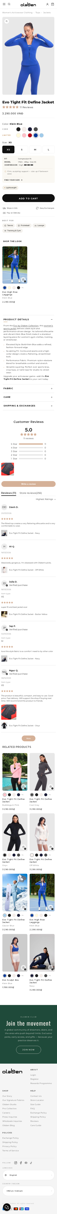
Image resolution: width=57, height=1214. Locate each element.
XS (8, 149)
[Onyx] (18, 287)
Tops (38, 12)
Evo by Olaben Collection (25, 325)
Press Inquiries (9, 1117)
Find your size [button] (12, 180)
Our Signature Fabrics (13, 1100)
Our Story (7, 1096)
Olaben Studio (9, 1104)
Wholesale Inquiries (12, 1121)
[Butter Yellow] (9, 287)
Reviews (34, 1121)
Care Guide (35, 1125)
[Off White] (14, 287)
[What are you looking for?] (9, 4)
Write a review (28, 484)
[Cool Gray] (32, 795)
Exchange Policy (38, 1113)
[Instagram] (15, 1162)
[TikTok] (31, 1162)
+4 (22, 288)
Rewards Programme (41, 1083)
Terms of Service (10, 1150)
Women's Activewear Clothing (17, 12)
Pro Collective (9, 1108)
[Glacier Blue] (5, 915)
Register (34, 1079)
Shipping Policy (38, 1117)
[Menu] (4, 4)
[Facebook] (20, 1162)
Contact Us (36, 1096)
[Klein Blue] (5, 288)
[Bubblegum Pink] (5, 795)
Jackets (47, 12)
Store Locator (37, 1100)
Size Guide (35, 1104)
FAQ (32, 1108)
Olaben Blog (8, 1125)
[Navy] (18, 794)
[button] (52, 4)
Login (33, 1075)
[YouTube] (26, 1162)
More (28, 738)
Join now (28, 1050)
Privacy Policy (9, 1146)
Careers (6, 1113)
